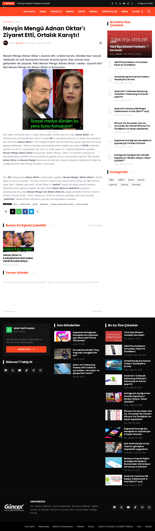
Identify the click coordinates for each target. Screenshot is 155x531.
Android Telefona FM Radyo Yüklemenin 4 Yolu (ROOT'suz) (131, 110)
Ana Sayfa (29, 11)
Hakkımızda (43, 526)
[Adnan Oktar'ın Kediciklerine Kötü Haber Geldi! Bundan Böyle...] (18, 241)
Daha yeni (10, 311)
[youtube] (19, 370)
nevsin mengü (82, 204)
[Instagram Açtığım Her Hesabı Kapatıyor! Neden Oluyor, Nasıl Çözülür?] (113, 397)
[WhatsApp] (19, 211)
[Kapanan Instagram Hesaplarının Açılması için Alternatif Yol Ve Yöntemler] (62, 336)
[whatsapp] (40, 370)
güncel (141, 179)
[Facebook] (25, 211)
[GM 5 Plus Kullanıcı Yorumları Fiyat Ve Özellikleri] (113, 350)
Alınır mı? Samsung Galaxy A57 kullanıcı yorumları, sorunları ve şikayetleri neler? (86, 369)
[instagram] (33, 370)
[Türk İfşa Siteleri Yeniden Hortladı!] (113, 336)
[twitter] (12, 370)
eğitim (121, 179)
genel (35, 204)
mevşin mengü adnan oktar (62, 204)
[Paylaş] (100, 42)
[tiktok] (26, 370)
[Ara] (149, 11)
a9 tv (17, 22)
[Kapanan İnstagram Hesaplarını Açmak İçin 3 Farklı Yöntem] (113, 432)
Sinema (70, 11)
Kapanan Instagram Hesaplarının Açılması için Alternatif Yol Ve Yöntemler (85, 336)
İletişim (148, 526)
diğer (111, 179)
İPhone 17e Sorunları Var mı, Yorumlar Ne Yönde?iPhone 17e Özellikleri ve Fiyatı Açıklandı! (132, 126)
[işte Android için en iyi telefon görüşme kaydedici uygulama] (113, 447)
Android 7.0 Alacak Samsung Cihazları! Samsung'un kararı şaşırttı (131, 94)
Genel (43, 11)
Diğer (124, 11)
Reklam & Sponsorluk (63, 526)
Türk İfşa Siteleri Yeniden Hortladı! (33, 3)
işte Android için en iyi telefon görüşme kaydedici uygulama (136, 446)
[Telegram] (31, 211)
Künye (91, 526)
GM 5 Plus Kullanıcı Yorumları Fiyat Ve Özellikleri (131, 63)
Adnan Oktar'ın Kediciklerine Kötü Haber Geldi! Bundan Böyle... (18, 258)
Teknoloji (56, 11)
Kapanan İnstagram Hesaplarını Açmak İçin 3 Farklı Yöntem (133, 142)
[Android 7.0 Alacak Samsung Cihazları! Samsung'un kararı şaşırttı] (113, 379)
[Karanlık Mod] (142, 11)
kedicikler (44, 204)
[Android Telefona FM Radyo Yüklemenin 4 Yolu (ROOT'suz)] (113, 480)
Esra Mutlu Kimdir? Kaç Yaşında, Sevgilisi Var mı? (86, 353)
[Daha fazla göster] (37, 211)
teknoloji (136, 184)
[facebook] (5, 370)
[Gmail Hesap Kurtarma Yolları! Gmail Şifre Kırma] (113, 365)
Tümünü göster (95, 225)
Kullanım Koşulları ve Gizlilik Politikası (115, 526)
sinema (124, 184)
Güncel (93, 11)
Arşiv (139, 526)
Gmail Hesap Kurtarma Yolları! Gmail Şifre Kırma (132, 78)
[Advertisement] (129, 213)
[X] (12, 211)
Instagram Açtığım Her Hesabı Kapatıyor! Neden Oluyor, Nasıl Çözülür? (132, 158)
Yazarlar (80, 526)
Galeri (136, 11)
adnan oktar (25, 204)
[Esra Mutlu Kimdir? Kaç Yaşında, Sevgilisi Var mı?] (62, 354)
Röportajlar (109, 11)
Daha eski (96, 311)
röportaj (113, 184)
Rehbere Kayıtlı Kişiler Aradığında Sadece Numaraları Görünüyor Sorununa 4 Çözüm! (137, 462)
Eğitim (81, 11)
